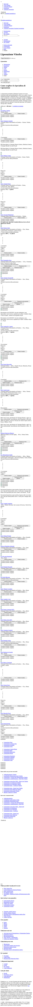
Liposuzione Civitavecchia (10, 743)
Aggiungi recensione (9, 9)
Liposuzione (7, 46)
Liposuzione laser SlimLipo (10, 815)
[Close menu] (1, 1)
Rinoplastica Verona (8, 902)
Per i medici (6, 34)
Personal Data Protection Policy (11, 958)
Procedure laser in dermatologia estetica (13, 949)
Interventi (6, 4)
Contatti (6, 964)
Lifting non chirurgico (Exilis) (11, 939)
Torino (5, 926)
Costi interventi (7, 976)
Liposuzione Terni (8, 746)
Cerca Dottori (7, 5)
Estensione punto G (8, 934)
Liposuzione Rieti (8, 750)
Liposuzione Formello (9, 745)
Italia (5, 49)
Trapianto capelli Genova (10, 911)
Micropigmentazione (9, 936)
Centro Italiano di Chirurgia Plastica (12, 889)
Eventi (5, 965)
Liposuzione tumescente (9, 816)
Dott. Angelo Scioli (8, 891)
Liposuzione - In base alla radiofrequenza (14, 802)
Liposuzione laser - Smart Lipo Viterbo (13, 788)
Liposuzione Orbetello (9, 757)
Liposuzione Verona (8, 906)
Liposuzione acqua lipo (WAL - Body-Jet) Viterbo (16, 781)
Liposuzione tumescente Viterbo (11, 791)
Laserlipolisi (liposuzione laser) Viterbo (13, 776)
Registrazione (7, 31)
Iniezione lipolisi (8, 948)
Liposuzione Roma (8, 753)
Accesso (6, 32)
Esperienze (6, 8)
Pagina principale (8, 45)
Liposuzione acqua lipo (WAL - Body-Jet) (14, 806)
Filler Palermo (7, 915)
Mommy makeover (8, 817)
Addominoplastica (8, 798)
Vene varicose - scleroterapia (10, 937)
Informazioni (7, 64)
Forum (5, 70)
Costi (5, 68)
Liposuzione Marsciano (9, 752)
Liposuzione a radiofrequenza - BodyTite (14, 804)
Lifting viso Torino (8, 903)
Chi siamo (6, 955)
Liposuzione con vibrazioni (10, 809)
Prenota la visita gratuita (22, 301)
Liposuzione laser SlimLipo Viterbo (12, 789)
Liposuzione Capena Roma (10, 749)
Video (5, 73)
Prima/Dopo (7, 71)
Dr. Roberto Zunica (8, 892)
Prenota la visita (22, 266)
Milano (5, 923)
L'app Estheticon (8, 968)
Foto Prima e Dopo (8, 974)
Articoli (5, 74)
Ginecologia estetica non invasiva (12, 945)
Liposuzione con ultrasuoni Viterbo (12, 782)
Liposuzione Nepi (8, 742)
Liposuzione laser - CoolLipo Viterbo (13, 785)
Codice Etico (7, 957)
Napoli (5, 925)
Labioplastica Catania (9, 905)
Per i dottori (6, 966)
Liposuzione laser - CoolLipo (11, 811)
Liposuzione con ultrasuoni (10, 808)
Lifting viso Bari (8, 917)
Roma (5, 922)
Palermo (6, 928)
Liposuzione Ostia (8, 760)
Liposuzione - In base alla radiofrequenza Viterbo (16, 777)
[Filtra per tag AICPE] (6, 82)
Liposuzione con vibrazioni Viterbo (12, 784)
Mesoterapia (7, 944)
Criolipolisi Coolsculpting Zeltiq (11, 800)
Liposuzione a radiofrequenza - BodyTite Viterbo (15, 778)
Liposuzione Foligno (9, 758)
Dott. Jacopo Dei (8, 888)
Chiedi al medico (8, 113)
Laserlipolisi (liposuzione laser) (11, 801)
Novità (5, 973)
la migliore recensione (18, 106)
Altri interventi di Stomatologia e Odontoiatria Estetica (17, 933)
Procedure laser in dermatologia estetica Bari (14, 914)
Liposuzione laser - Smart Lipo (11, 813)
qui (28, 985)
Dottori (5, 67)
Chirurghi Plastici (8, 6)
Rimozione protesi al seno (10, 947)
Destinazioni (7, 977)
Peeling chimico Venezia (10, 913)
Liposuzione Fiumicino (9, 756)
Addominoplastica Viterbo (10, 774)
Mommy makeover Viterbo (10, 792)
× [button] (18, 79)
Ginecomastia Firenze (9, 900)
